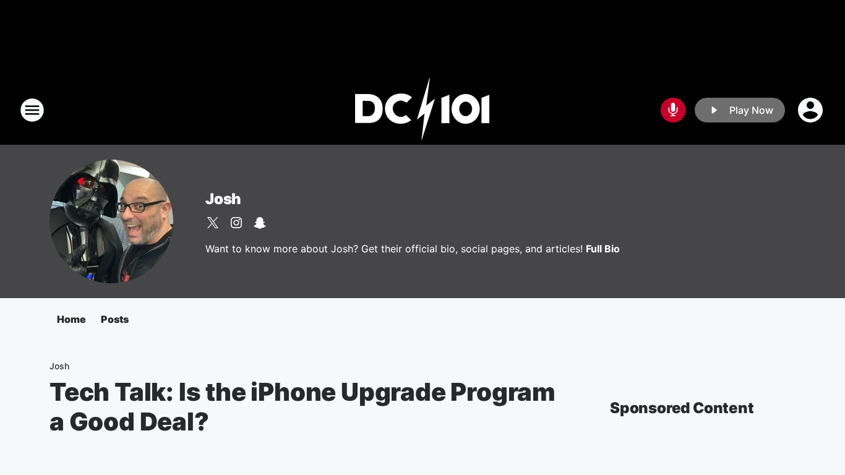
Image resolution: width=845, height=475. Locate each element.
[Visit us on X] (212, 222)
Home (71, 319)
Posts (115, 319)
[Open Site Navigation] (32, 110)
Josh (223, 199)
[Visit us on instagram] (236, 222)
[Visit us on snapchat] (259, 222)
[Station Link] (422, 110)
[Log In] (811, 110)
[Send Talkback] (673, 110)
